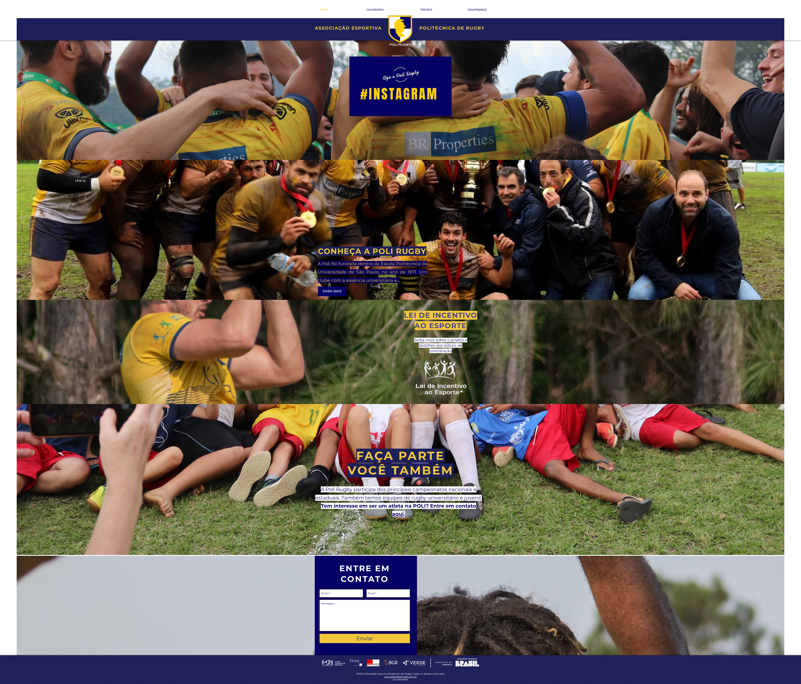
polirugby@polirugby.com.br (400, 676)
